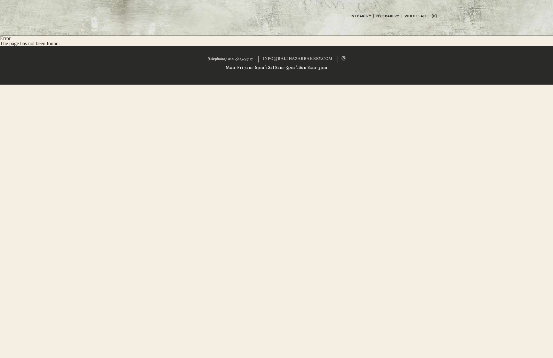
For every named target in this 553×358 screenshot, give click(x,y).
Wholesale (416, 16)
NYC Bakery (387, 16)
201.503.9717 (230, 59)
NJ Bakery (361, 16)
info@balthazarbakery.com (297, 59)
